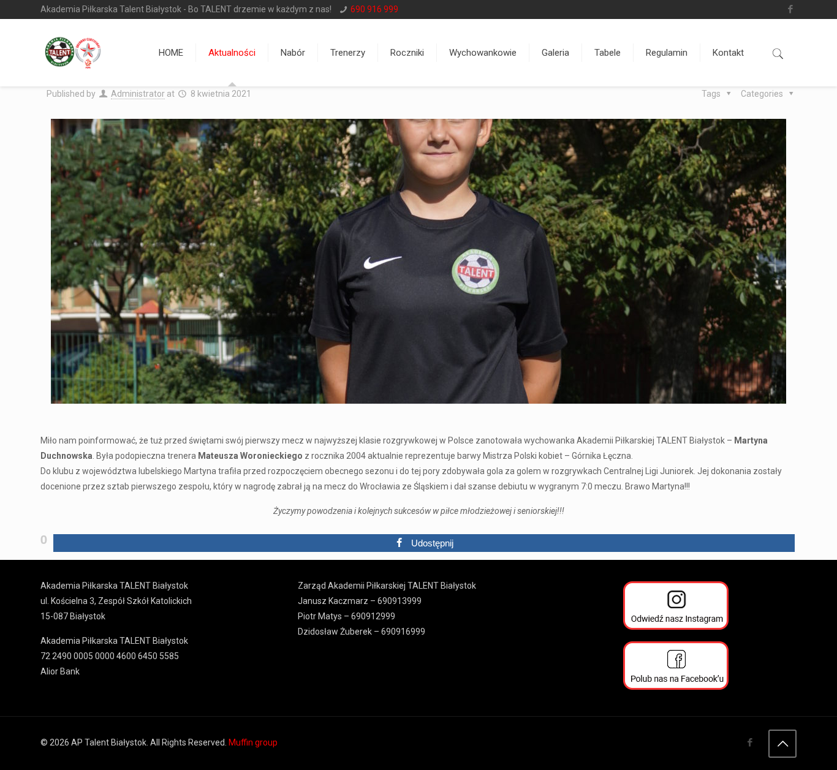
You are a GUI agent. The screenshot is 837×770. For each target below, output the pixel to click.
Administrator (138, 94)
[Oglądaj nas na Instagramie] (676, 608)
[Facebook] (790, 9)
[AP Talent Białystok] (73, 52)
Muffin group (253, 742)
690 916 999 (374, 9)
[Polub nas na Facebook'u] (676, 668)
